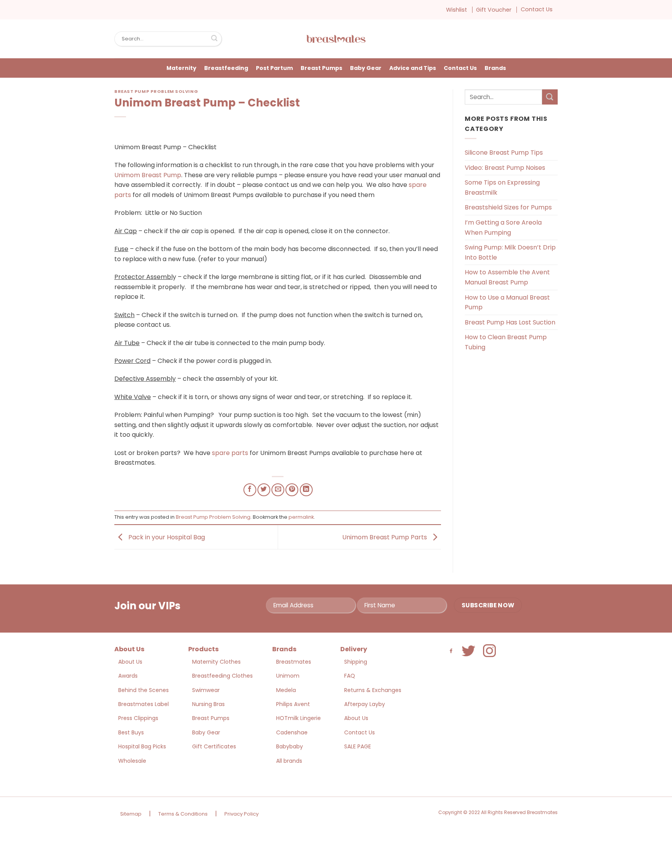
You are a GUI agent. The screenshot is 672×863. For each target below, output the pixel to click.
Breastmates (293, 662)
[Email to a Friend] (277, 489)
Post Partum (274, 68)
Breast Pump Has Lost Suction (510, 322)
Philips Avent (293, 704)
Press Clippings (138, 718)
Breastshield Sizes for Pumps (508, 207)
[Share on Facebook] (249, 489)
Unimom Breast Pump (147, 175)
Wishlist (456, 10)
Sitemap (131, 814)
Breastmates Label (143, 704)
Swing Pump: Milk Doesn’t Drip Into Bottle (510, 252)
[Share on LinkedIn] (306, 489)
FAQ (349, 676)
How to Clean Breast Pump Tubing (506, 342)
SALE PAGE (357, 746)
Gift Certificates (214, 746)
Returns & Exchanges (372, 690)
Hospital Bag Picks (142, 746)
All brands (289, 761)
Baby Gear (366, 68)
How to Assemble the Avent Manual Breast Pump (507, 277)
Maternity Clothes (216, 662)
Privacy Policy (241, 814)
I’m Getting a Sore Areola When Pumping (503, 227)
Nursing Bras (208, 704)
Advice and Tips (412, 68)
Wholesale (132, 761)
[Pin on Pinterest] (291, 489)
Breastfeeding (226, 68)
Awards (128, 676)
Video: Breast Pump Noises (505, 167)
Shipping (355, 662)
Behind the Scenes (143, 690)
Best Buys (131, 732)
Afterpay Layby (364, 704)
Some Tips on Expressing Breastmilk (502, 187)
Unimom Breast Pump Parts (385, 536)
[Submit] (214, 38)
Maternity (181, 68)
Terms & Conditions (183, 814)
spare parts (230, 452)
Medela (286, 690)
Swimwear (206, 690)
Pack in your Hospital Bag (166, 536)
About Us (130, 662)
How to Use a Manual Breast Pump (507, 302)
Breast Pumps (321, 68)
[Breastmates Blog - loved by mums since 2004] (336, 39)
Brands (495, 68)
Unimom (287, 676)
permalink (301, 517)
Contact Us (537, 9)
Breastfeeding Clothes (222, 676)
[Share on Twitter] (263, 489)
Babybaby (289, 746)
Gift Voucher (493, 10)
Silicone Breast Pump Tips (504, 152)
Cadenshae (292, 732)
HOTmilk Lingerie (298, 718)
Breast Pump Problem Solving (156, 91)
